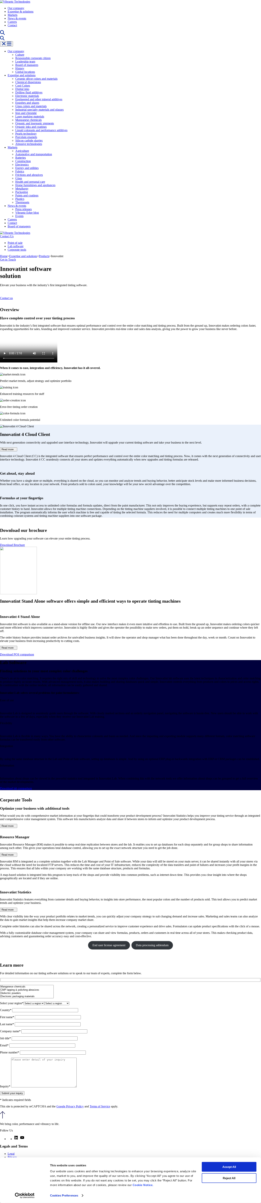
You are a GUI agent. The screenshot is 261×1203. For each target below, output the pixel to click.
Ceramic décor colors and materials (36, 78)
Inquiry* (5, 1086)
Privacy (12, 1157)
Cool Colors (22, 85)
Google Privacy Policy (70, 1106)
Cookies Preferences (64, 1195)
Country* (6, 1010)
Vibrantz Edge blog (27, 212)
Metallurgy (21, 188)
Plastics (19, 198)
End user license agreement (108, 945)
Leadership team (25, 61)
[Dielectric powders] (26, 993)
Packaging (21, 192)
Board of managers (26, 65)
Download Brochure (12, 545)
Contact (12, 25)
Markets (12, 15)
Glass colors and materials (31, 106)
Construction (23, 161)
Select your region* (12, 1003)
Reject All (229, 1178)
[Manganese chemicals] (26, 986)
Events (19, 216)
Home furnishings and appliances (35, 185)
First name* (7, 1017)
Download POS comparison (17, 654)
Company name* (10, 1031)
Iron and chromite (26, 113)
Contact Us (7, 236)
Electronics (22, 164)
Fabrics (19, 171)
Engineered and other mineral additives (38, 99)
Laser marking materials (29, 116)
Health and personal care (30, 181)
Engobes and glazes (27, 102)
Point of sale (15, 242)
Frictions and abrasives (29, 174)
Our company (16, 8)
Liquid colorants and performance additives (41, 130)
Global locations (25, 71)
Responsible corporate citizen (33, 58)
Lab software (16, 246)
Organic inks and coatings (31, 126)
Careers (12, 21)
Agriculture (22, 150)
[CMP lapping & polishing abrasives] (26, 990)
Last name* (7, 1024)
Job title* (6, 1038)
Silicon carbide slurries (29, 140)
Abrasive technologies (28, 144)
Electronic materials (27, 95)
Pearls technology (26, 133)
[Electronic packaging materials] (26, 996)
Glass (18, 178)
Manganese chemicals (28, 120)
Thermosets (22, 202)
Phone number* (10, 1052)
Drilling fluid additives (28, 92)
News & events (17, 18)
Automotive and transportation (33, 154)
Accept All (229, 1166)
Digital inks (22, 89)
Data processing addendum (152, 945)
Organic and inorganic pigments (34, 123)
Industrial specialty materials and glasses (39, 109)
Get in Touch (8, 259)
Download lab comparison (16, 788)
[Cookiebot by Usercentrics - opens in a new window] (24, 1195)
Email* (4, 1045)
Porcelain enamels (26, 137)
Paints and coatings (26, 195)
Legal (11, 1153)
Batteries (20, 157)
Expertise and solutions (22, 75)
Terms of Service (100, 1106)
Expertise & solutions (20, 11)
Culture (19, 54)
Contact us (6, 298)
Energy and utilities (27, 168)
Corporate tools (17, 249)
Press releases (23, 209)
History (19, 68)
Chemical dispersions (28, 82)
